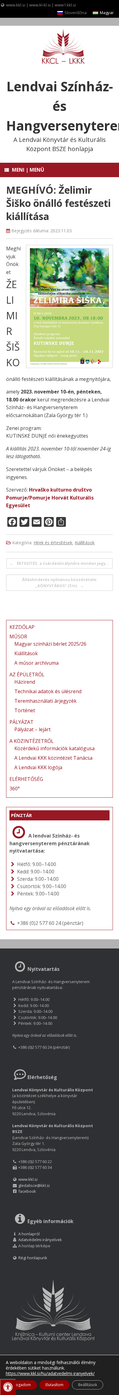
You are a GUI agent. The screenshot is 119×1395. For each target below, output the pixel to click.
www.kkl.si (15, 5)
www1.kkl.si (65, 5)
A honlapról (29, 1234)
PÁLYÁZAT (21, 722)
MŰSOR (18, 636)
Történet (24, 710)
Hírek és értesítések (53, 542)
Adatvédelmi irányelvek (40, 1239)
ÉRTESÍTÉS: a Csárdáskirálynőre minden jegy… (59, 563)
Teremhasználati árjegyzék (45, 701)
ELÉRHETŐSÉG (26, 779)
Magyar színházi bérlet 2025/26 (50, 643)
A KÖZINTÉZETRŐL (31, 741)
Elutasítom (54, 1384)
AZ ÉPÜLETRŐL (27, 674)
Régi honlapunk (32, 1257)
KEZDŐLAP (21, 627)
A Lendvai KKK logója (38, 767)
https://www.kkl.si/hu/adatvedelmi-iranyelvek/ (50, 1373)
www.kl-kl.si (40, 5)
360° (14, 788)
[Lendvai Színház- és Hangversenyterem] (59, 47)
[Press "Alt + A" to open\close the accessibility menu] (8, 1387)
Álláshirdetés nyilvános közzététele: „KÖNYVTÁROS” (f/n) (59, 582)
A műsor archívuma (36, 662)
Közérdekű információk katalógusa (54, 748)
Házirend (24, 681)
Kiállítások (85, 542)
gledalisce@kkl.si (34, 1185)
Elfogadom (21, 1384)
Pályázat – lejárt (32, 729)
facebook (27, 1191)
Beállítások (87, 1384)
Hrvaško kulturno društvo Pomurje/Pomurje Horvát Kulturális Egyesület (50, 497)
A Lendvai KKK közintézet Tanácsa (53, 758)
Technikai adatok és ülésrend (47, 691)
